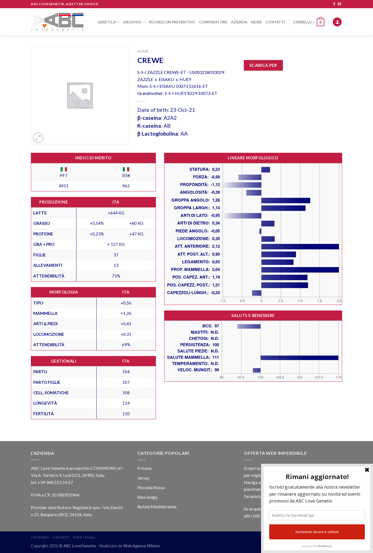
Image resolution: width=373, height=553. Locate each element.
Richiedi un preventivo (172, 22)
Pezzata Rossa (151, 487)
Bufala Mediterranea (156, 506)
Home (142, 51)
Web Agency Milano (141, 545)
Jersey (143, 477)
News (256, 22)
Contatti (275, 22)
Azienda (239, 22)
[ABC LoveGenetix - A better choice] (57, 22)
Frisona (144, 468)
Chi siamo (40, 537)
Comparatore (213, 22)
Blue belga (147, 497)
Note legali (84, 537)
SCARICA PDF (263, 65)
